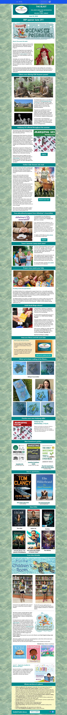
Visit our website (35, 712)
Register (44, 239)
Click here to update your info (43, 355)
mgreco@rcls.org (29, 626)
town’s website (51, 262)
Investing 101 (19, 464)
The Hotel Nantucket (44, 502)
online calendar (23, 54)
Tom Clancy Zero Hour (23, 502)
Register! (44, 154)
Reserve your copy (44, 199)
